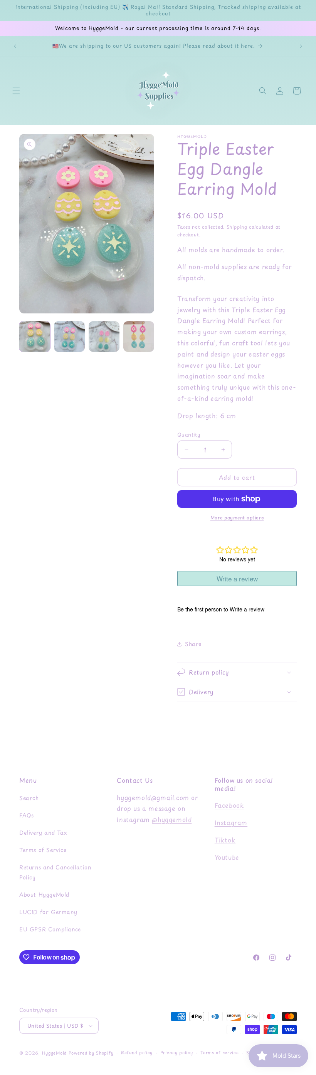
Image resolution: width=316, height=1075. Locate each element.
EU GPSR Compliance (50, 929)
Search (29, 798)
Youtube (227, 857)
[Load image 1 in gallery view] (34, 336)
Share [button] (193, 644)
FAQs (26, 815)
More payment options (237, 517)
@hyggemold (172, 819)
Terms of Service (43, 850)
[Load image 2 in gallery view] (69, 336)
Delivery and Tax (43, 833)
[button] (16, 90)
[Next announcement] (300, 46)
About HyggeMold (44, 895)
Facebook (229, 805)
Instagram (231, 822)
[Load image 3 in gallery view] (104, 336)
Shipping (237, 226)
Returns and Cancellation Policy (55, 872)
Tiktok (225, 839)
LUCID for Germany (48, 912)
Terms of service (219, 1052)
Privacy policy (176, 1052)
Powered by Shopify (91, 1053)
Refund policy (137, 1052)
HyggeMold (54, 1053)
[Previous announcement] (15, 46)
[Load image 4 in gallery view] (138, 336)
